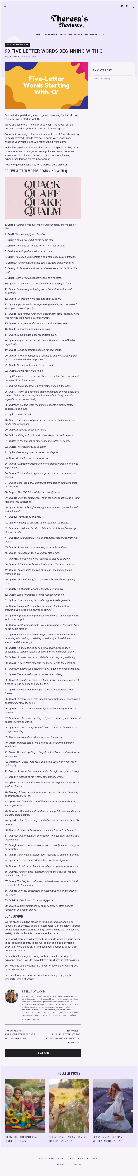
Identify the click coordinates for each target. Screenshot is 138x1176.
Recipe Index (50, 34)
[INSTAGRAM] (127, 6)
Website (35, 1019)
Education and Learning (70, 34)
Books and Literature (17, 44)
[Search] (132, 6)
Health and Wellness (93, 34)
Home (38, 34)
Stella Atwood (12, 57)
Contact (94, 1158)
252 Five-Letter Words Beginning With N (20, 1036)
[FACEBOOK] (122, 6)
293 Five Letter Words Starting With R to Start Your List (63, 1038)
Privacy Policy (77, 1158)
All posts (26, 1019)
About (6, 6)
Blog (51, 1158)
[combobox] (113, 78)
